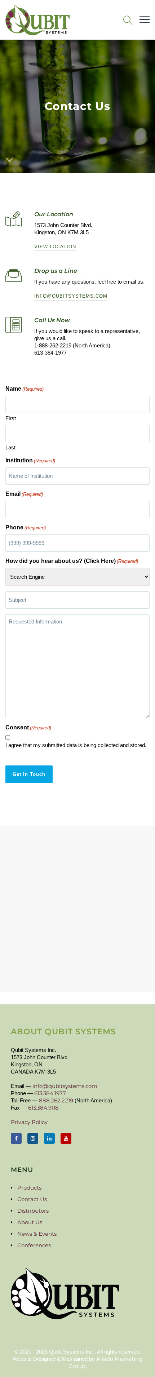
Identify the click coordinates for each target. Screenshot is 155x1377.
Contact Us (32, 1199)
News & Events (37, 1233)
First (10, 418)
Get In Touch (29, 774)
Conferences (34, 1245)
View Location (55, 246)
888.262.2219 (56, 1100)
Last (10, 447)
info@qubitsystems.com (70, 296)
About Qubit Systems (63, 1031)
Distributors (33, 1210)
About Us (29, 1222)
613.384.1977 (50, 1093)
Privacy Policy (29, 1122)
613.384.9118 (43, 1107)
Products (29, 1187)
